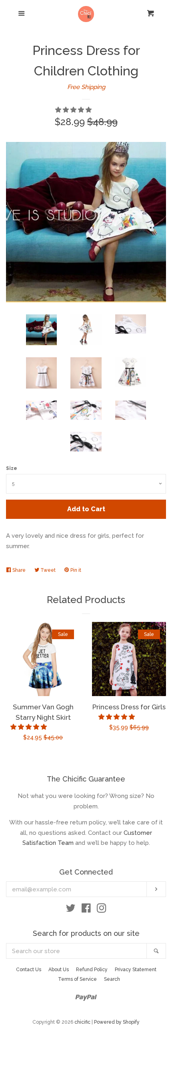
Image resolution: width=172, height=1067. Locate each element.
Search (112, 979)
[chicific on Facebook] (86, 909)
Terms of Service (77, 979)
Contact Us (28, 969)
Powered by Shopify (117, 1022)
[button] (74, 109)
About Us (58, 969)
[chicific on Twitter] (71, 909)
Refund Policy (92, 969)
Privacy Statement (135, 969)
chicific (82, 1022)
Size (11, 468)
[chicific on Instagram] (101, 909)
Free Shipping (86, 87)
